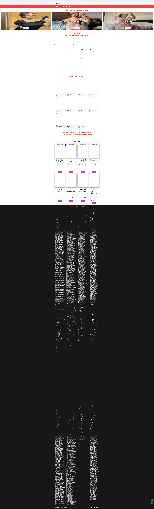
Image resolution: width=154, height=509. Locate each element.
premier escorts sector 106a (70, 266)
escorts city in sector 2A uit (70, 354)
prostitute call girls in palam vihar (59, 318)
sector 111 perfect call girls (70, 274)
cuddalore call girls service (93, 359)
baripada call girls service (93, 284)
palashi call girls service (93, 489)
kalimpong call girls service (93, 478)
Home (70, 3)
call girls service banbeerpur (70, 237)
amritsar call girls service (93, 302)
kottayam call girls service (81, 397)
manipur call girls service (93, 268)
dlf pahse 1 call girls (69, 488)
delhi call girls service (81, 286)
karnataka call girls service (81, 366)
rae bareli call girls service (93, 439)
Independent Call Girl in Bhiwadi (71, 212)
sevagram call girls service (93, 261)
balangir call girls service (93, 282)
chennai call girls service (93, 356)
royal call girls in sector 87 (58, 459)
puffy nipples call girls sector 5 (59, 410)
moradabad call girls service (93, 434)
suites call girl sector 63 (70, 409)
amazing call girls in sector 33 (59, 390)
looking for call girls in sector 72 (71, 423)
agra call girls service (92, 395)
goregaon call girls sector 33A (71, 360)
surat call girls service (81, 311)
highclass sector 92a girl (70, 462)
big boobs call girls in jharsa (59, 255)
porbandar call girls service (81, 309)
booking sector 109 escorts (70, 270)
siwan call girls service (81, 270)
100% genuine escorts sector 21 (71, 343)
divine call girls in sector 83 (59, 455)
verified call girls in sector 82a (71, 445)
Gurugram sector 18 (58, 217)
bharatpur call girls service (93, 321)
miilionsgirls (56, 222)
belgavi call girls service (81, 370)
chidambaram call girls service (94, 357)
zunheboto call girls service (93, 280)
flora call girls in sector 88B (59, 462)
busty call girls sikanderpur (58, 488)
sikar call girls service (92, 344)
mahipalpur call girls (58, 225)
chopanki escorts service (70, 242)
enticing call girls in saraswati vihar (59, 337)
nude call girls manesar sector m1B (60, 284)
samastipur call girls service (81, 267)
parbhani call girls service (93, 256)
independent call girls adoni (82, 213)
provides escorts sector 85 (70, 450)
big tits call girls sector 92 (58, 469)
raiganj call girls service (93, 492)
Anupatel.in (61, 507)
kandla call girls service (81, 300)
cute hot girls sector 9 (58, 466)
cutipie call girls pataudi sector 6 (59, 327)
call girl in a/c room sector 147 (71, 328)
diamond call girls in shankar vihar (59, 482)
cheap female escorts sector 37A (71, 366)
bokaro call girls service (81, 354)
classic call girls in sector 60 (59, 423)
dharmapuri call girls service (93, 360)
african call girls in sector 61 (59, 424)
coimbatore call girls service (93, 358)
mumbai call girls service (93, 250)
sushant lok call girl (69, 483)
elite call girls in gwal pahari (59, 249)
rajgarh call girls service (93, 217)
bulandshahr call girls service (93, 408)
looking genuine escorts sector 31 (71, 357)
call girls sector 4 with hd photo (59, 399)
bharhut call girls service (81, 411)
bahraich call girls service (93, 399)
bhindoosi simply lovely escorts (71, 239)
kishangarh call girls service (93, 335)
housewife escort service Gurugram (60, 211)
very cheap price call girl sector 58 (71, 402)
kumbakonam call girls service (94, 366)
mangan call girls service (93, 352)
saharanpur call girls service (93, 441)
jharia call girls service (81, 362)
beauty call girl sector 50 (70, 392)
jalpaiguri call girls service (93, 477)
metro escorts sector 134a (70, 309)
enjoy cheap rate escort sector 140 (71, 319)
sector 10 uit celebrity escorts (71, 257)
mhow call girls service (81, 435)
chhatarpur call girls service (82, 416)
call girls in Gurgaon (69, 224)
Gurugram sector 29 (58, 213)
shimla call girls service (81, 340)
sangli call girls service (93, 259)
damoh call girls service (81, 418)
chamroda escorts (69, 240)
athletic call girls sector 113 (59, 358)
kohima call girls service (93, 276)
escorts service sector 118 (70, 281)
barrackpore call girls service (93, 463)
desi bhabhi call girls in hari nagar (59, 251)
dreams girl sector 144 (70, 324)
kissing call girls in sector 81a (59, 452)
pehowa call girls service (81, 326)
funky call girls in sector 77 (58, 446)
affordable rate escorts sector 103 (71, 262)
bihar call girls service (81, 246)
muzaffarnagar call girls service (94, 435)
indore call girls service (81, 425)
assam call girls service (81, 236)
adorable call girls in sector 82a (59, 454)
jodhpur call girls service (93, 334)
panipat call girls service (81, 325)
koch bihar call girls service (93, 482)
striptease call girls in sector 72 (59, 438)
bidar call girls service (81, 372)
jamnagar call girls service (81, 298)
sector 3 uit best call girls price (71, 355)
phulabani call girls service (93, 293)
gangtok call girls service (93, 349)
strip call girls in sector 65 (58, 428)
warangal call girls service (93, 391)
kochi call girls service (81, 395)
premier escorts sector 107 (70, 267)
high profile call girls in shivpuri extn (60, 487)
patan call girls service (81, 308)
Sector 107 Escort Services (96, 6)
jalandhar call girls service (93, 308)
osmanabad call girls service (93, 254)
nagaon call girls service (81, 241)
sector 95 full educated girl (70, 469)
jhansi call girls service (93, 424)
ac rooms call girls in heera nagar (59, 252)
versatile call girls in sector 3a (59, 398)
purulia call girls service (93, 491)
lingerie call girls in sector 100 (59, 341)
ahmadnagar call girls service (93, 232)
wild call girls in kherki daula (59, 259)
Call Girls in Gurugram (70, 229)
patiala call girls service (93, 312)
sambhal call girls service (93, 442)
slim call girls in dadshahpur (59, 232)
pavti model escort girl (70, 252)
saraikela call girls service (81, 365)
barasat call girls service (93, 462)
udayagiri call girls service (93, 296)
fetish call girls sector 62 (58, 425)
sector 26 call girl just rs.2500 (71, 350)
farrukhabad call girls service (93, 413)
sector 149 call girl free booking (71, 330)
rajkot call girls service (81, 310)
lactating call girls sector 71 (59, 437)
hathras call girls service (93, 421)
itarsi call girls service (81, 426)
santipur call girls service (93, 493)
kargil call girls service (81, 405)
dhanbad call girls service (81, 357)
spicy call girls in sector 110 (59, 354)
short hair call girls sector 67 (59, 430)
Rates (76, 3)
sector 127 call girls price (70, 298)
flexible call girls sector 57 (58, 419)
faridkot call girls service (93, 304)
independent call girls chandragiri (82, 215)
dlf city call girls (69, 493)
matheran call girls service (93, 249)
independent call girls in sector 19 (71, 339)
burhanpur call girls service (81, 415)
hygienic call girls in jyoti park (59, 256)
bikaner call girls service (93, 323)
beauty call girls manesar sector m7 (60, 300)
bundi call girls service (93, 324)
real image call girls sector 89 (59, 463)
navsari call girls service (81, 306)
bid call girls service (92, 238)
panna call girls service (93, 215)
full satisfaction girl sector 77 (70, 429)
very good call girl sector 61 (70, 407)
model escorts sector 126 (70, 296)
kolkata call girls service (93, 483)
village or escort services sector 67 (71, 415)
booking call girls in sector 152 (71, 335)
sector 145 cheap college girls (71, 325)
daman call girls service (81, 284)
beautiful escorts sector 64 (70, 410)
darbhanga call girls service (82, 254)
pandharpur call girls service (93, 255)
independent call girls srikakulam (82, 228)
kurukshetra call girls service (82, 324)
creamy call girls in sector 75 (59, 443)
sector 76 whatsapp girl (70, 428)
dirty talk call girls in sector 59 (59, 421)
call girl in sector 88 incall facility (71, 454)
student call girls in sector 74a (59, 442)
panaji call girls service (81, 289)
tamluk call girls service (93, 498)
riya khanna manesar (69, 233)
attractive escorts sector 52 (70, 395)
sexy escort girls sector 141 (70, 320)
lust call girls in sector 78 (58, 447)
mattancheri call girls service (82, 399)
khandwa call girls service (81, 430)
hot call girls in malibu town (59, 266)
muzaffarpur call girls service (82, 263)
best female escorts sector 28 (71, 352)
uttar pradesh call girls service (94, 394)
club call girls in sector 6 (58, 422)
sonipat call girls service (81, 330)
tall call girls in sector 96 (58, 475)
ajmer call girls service (93, 316)
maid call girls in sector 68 (58, 432)
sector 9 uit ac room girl (70, 456)
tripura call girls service (93, 392)
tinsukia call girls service (81, 245)
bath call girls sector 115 (58, 360)
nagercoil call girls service (93, 370)
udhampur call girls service (81, 352)
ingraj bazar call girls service (93, 476)
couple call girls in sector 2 (59, 372)
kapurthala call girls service (93, 309)
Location (91, 6)
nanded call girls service (93, 252)
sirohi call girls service (92, 345)
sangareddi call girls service (93, 390)
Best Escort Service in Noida (71, 230)
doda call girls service (81, 346)
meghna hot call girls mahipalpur (71, 234)
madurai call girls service (93, 367)
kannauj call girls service (93, 425)
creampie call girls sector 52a (59, 414)
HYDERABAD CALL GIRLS (70, 223)
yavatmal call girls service (93, 267)
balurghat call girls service (93, 459)
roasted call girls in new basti (59, 314)
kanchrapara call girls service (93, 480)
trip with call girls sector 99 (59, 478)
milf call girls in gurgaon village (59, 248)
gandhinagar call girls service (82, 296)
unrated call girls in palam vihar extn (60, 319)
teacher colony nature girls (70, 480)
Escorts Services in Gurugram (71, 228)
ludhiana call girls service (93, 310)
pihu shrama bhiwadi (69, 235)
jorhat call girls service (81, 240)
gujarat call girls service (81, 290)
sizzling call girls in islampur (59, 253)
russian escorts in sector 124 (70, 291)
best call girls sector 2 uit (70, 341)
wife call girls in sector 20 (58, 373)
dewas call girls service (81, 420)
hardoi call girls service (93, 420)
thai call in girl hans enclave (59, 250)
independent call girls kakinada (82, 222)
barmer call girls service (93, 319)
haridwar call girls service (93, 449)
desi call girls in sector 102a (59, 344)
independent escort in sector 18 (71, 338)
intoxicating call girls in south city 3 (60, 491)
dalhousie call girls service (81, 333)
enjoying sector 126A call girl (71, 297)
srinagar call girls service (81, 351)
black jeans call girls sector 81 (59, 451)
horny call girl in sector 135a (70, 311)
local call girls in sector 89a (59, 464)
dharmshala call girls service (82, 334)
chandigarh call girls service (82, 271)
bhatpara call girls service (93, 465)
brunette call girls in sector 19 (59, 371)
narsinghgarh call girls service (82, 439)
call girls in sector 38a (70, 368)
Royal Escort (81, 0)
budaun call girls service (93, 407)
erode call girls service (93, 362)
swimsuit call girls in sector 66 (59, 429)
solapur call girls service (93, 262)
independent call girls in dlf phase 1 (60, 236)
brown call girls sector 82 (58, 453)
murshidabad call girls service (93, 487)
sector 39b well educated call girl (71, 372)
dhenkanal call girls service (93, 288)
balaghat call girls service (81, 408)
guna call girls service (81, 422)
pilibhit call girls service (93, 437)
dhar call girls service (81, 421)
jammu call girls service (81, 342)
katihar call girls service (81, 260)
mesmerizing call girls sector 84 (59, 456)
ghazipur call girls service (93, 417)
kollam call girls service (81, 396)
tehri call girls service (92, 446)
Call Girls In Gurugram (70, 221)
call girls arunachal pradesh (82, 234)
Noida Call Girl (67, 66)
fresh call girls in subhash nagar (59, 492)
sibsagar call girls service (81, 242)
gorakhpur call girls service (93, 419)
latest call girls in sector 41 (58, 401)
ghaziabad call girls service (93, 416)
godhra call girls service (81, 297)
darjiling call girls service (93, 470)
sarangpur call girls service (93, 221)
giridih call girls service (81, 359)
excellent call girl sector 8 (70, 434)
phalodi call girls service (93, 340)
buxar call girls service (81, 252)
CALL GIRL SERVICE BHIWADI (71, 222)
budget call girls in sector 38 (59, 396)
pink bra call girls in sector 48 (59, 408)
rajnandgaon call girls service (82, 279)
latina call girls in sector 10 (58, 340)
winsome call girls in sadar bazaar (59, 335)
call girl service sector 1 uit (70, 256)
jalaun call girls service (93, 422)
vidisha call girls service (93, 230)
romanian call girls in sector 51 (59, 412)
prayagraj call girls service (93, 438)
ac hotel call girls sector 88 (59, 460)
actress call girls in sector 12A (59, 363)
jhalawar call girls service (93, 332)
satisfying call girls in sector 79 (59, 448)
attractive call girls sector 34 (59, 391)
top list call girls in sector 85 (59, 457)
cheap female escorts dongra (71, 243)
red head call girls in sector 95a (59, 473)
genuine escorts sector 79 (70, 432)
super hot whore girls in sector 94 (71, 466)
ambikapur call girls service (81, 272)
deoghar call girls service (81, 356)
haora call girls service (93, 474)
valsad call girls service (81, 313)
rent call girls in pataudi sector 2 (59, 321)
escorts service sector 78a (70, 431)
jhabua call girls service (81, 428)
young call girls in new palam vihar (59, 316)
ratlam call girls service (93, 218)
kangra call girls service (81, 336)
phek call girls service (92, 278)
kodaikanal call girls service (93, 365)
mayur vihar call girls (69, 486)
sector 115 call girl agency (70, 278)
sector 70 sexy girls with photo (71, 419)
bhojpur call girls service (81, 413)
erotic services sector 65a (70, 412)
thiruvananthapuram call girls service (83, 402)
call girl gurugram (57, 219)
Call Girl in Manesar (69, 218)
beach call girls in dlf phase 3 (59, 237)
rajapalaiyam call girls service (93, 373)
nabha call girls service (93, 311)
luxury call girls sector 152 (70, 334)
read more (59, 171)
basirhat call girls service (93, 464)
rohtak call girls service (81, 328)
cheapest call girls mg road (70, 504)
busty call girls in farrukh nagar (59, 240)
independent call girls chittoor (82, 216)
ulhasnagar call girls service (93, 264)
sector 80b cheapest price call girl (71, 439)
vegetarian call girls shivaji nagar (59, 483)
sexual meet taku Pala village (70, 478)
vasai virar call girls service (93, 265)
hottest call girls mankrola (58, 306)
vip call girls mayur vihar (70, 499)
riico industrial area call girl (70, 255)
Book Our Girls (64, 0)
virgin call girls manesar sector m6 (59, 298)
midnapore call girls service (93, 486)
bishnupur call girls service (93, 466)
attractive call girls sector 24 (70, 348)
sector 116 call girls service (70, 279)
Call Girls (91, 3)
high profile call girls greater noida (71, 501)
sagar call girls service (93, 220)
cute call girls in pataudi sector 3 (59, 322)
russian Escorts (57, 218)
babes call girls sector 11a (58, 361)
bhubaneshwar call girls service (94, 285)
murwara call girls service (81, 437)
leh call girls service (80, 406)
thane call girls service (93, 263)
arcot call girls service (92, 354)
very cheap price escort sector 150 (71, 332)
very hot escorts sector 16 (70, 336)
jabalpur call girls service (81, 427)
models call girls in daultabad (59, 235)
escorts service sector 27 (70, 351)
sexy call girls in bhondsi (58, 233)
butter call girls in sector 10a (59, 352)
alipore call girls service (93, 454)
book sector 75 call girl (70, 427)
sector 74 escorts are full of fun (71, 426)
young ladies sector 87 (70, 453)
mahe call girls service (93, 299)
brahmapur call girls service (93, 286)
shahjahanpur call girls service (94, 443)
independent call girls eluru (81, 219)
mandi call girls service (81, 338)
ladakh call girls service (81, 404)
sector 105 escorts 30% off (70, 264)
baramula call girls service (81, 345)
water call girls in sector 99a (59, 479)
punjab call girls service (93, 301)
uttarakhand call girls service (93, 448)
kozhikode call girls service (81, 398)
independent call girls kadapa (82, 221)
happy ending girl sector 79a (71, 433)
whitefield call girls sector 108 (71, 269)
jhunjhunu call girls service (93, 333)
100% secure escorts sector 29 (71, 353)
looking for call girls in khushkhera (71, 248)
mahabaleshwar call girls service (94, 247)
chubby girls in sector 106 (58, 348)
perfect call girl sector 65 (70, 411)
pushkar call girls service (93, 341)
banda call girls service (93, 401)
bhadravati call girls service (81, 371)
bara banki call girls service (93, 402)
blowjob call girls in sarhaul (59, 338)
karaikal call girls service (93, 298)
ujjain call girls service (92, 229)
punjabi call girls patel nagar (59, 328)
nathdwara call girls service (93, 338)
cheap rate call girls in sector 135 (71, 310)
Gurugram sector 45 (58, 214)
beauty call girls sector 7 (58, 434)
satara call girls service (93, 260)
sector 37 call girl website (70, 365)
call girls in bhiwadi (69, 497)
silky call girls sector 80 (58, 450)
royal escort (56, 220)
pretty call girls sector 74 (58, 441)
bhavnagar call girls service (81, 293)
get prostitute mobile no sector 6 (71, 405)
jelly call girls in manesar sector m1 (60, 267)
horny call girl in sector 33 (70, 359)
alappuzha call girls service (81, 391)
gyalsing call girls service (93, 350)
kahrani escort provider (70, 247)
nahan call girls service (81, 339)
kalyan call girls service (93, 244)
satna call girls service (92, 222)
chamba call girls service (81, 332)
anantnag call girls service (81, 344)
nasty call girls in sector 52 (58, 413)
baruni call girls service (81, 248)
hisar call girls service (81, 320)
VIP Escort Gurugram (59, 94)
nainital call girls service (93, 451)
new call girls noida (69, 500)
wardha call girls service (93, 266)
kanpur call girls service (93, 426)
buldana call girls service (93, 239)
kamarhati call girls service (93, 479)
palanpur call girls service (81, 307)
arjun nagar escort (57, 227)
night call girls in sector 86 (58, 458)
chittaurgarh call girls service (93, 325)
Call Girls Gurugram (69, 227)
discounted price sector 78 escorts (71, 430)
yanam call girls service (93, 300)
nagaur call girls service (93, 337)
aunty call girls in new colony (59, 315)
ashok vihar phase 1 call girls (59, 228)
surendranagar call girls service (82, 312)
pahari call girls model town (59, 311)
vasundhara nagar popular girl (71, 482)
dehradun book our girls (58, 223)
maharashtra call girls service (93, 231)
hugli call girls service (92, 475)
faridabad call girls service (81, 317)
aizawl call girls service (93, 273)
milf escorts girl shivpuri (58, 486)
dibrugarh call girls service (81, 237)
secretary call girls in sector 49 (59, 409)
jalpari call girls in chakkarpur (59, 234)
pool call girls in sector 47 (58, 407)
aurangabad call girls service (93, 235)
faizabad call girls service (93, 412)
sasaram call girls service (81, 268)
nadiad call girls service (81, 305)
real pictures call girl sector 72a (71, 424)
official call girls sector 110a (59, 355)
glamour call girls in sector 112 (59, 357)
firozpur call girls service (93, 305)
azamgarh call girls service (93, 398)
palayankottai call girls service (94, 371)
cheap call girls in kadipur (58, 257)
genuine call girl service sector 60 (71, 406)
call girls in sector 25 (69, 349)
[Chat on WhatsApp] (152, 500)
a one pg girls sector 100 (70, 258)
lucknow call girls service (93, 429)
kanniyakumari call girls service (94, 364)
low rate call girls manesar (70, 498)
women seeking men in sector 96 (71, 471)
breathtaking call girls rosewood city (60, 334)
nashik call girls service (93, 253)
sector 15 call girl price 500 (70, 331)
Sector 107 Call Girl (86, 52)
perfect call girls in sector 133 (71, 307)
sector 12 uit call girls (69, 283)
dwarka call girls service (81, 295)
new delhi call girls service (81, 287)
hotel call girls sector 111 (58, 356)
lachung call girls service (93, 351)
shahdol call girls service (93, 225)
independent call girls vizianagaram (83, 232)
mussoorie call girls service (93, 450)
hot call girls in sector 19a (70, 340)
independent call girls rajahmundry (82, 227)
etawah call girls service (93, 411)
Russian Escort (87, 3)
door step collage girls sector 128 (71, 299)
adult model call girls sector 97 (59, 476)
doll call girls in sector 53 (58, 415)
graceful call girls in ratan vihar (59, 332)
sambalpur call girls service (93, 295)
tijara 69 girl (68, 481)
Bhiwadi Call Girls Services (70, 211)
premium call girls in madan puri (59, 263)
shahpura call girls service (93, 343)
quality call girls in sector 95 (59, 472)
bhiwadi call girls (69, 484)
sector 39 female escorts (70, 369)
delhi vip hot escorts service (59, 226)
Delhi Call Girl (63, 51)
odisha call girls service (93, 281)
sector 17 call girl (69, 337)
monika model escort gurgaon (59, 216)
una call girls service (81, 341)
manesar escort (57, 215)
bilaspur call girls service (81, 274)
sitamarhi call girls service (81, 269)
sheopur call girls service (93, 227)
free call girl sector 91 (70, 459)
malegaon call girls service (93, 248)
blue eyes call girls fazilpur (58, 241)
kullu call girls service (81, 337)
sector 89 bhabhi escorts (70, 455)
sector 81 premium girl (70, 441)
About (73, 3)
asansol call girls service (93, 456)
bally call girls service (92, 458)
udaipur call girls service (93, 347)
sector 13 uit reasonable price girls (71, 301)
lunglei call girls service (93, 274)
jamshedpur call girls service (82, 361)
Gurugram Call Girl (90, 66)
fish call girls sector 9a (58, 480)
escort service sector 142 (70, 321)
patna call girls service (81, 264)
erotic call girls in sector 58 (59, 420)
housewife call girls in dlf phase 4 (59, 238)
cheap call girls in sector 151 (70, 333)
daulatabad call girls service (93, 241)
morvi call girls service (81, 304)
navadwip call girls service (93, 488)
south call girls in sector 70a (59, 436)
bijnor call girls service (93, 405)
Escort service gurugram (70, 231)
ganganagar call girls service (93, 329)
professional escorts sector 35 (71, 362)
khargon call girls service (81, 431)
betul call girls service (81, 410)
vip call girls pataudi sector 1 (59, 320)
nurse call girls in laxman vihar (59, 262)
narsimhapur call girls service (82, 438)
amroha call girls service (93, 397)
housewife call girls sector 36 (59, 393)
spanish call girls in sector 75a (59, 444)
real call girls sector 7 (70, 418)
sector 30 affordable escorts (71, 356)
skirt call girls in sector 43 (58, 403)
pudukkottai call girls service (93, 372)
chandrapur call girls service (93, 240)
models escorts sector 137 (70, 315)
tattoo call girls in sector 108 (59, 350)
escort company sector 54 (70, 397)
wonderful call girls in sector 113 (71, 276)
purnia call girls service (81, 265)
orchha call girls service (93, 214)
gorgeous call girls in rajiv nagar (59, 330)
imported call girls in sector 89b (59, 465)
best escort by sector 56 (70, 399)
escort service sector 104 (70, 263)
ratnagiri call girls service (93, 258)
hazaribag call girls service (81, 360)
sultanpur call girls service (93, 445)
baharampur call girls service (93, 457)
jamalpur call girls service (81, 259)
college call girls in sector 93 (59, 470)
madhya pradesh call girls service (82, 407)
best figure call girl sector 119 (71, 282)
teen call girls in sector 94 (58, 471)
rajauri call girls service (81, 350)
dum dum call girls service (93, 472)
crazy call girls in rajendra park (59, 329)
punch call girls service (81, 349)
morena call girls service (81, 436)
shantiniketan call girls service (93, 494)
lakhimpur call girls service (93, 427)
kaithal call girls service (81, 322)
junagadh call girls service (81, 299)
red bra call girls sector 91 (58, 468)
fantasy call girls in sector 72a (59, 439)
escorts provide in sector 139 (71, 317)
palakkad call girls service (81, 400)
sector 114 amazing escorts (70, 277)
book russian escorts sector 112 (71, 275)
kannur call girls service (81, 394)
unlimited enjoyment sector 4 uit (71, 373)
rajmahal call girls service (81, 363)
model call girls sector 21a (70, 344)
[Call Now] (152, 503)
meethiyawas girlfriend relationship (71, 251)
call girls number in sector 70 (59, 435)
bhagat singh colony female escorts (71, 238)
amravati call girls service (93, 234)
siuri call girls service (92, 497)
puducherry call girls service (93, 297)
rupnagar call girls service (93, 313)
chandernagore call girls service (94, 469)
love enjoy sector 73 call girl (70, 425)
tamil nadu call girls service (93, 353)
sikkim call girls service (93, 348)
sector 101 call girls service (70, 259)
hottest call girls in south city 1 (59, 489)
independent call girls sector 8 (59, 449)
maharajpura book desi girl (70, 250)
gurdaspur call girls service (93, 306)
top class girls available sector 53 (71, 396)
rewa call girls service (92, 219)
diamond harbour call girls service (94, 471)
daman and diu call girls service (82, 283)
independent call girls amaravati (82, 214)
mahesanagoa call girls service (82, 303)
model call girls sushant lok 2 (59, 495)
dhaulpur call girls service (93, 327)
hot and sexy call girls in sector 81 (71, 442)
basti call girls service (92, 404)
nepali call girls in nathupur (58, 313)
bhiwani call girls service (81, 316)
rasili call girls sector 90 (58, 467)
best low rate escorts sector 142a (71, 322)
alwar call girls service (92, 317)
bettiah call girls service (81, 250)
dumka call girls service (81, 358)
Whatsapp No (26, 28)
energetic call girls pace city (59, 317)
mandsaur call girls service (81, 434)
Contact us (96, 3)
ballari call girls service (81, 368)
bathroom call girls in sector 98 (59, 477)
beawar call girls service (93, 320)
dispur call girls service (81, 238)
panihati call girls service (93, 490)
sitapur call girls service (93, 444)
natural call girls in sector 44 (59, 404)
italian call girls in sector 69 (59, 433)
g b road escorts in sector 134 (71, 308)
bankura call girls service (93, 460)
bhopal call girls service (81, 414)
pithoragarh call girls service (93, 452)
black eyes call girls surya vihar (59, 493)
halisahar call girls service (93, 473)
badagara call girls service (81, 392)
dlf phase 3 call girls (69, 492)
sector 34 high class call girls (71, 361)
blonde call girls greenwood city (59, 247)
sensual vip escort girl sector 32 (71, 358)
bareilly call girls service (93, 403)
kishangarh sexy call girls (70, 249)
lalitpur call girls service (93, 428)
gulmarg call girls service (81, 347)
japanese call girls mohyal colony (59, 312)
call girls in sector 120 (70, 284)
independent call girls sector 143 (71, 323)
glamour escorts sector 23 (70, 347)
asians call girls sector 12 (58, 362)
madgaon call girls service (81, 288)
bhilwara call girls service (93, 322)
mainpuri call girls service (93, 430)
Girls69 (85, 0)
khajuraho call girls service (81, 429)
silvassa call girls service (81, 282)
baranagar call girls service (93, 461)
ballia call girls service (92, 400)
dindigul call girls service (93, 361)
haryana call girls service (81, 314)
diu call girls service (80, 285)
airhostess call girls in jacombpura (59, 254)
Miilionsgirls (88, 0)
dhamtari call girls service (81, 275)
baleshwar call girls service (93, 283)
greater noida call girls (70, 491)
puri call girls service (92, 294)
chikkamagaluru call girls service (82, 373)
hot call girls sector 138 (70, 316)
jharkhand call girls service (81, 353)
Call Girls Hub (69, 220)
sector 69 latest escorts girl (70, 417)
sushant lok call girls (69, 496)
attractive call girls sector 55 (70, 398)
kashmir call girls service (81, 343)
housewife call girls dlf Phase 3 (71, 502)
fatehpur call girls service (93, 414)
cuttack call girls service (93, 287)
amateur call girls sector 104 (59, 346)
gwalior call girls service (81, 423)
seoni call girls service (93, 224)
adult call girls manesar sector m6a (60, 299)
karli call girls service (92, 245)
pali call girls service (92, 339)
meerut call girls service (93, 432)
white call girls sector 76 (58, 445)
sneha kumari (68, 232)
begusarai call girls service (81, 249)
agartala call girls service (93, 393)
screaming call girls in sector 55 (59, 417)
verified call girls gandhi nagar (59, 244)
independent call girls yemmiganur (82, 233)
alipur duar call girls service (93, 455)
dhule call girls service (93, 242)
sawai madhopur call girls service (94, 342)
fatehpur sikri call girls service (94, 415)
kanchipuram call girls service (93, 363)
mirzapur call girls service (93, 433)
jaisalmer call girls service (93, 330)
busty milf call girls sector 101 (59, 342)
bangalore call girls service (81, 369)
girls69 (56, 221)
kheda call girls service (81, 302)
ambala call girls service (81, 315)
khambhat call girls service (81, 301)
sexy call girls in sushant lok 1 (59, 494)
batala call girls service (93, 303)
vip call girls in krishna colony (59, 260)
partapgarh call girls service (93, 436)
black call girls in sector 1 (58, 339)
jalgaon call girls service (93, 243)
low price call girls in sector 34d (59, 395)
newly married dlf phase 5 (58, 239)
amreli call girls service (81, 292)
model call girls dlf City (70, 503)
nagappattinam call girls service (94, 369)
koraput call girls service (93, 291)
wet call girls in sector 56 (58, 418)
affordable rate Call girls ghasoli (71, 245)
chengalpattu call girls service (94, 355)
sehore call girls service (93, 223)
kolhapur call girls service (93, 246)
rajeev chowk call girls (70, 487)
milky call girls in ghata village (59, 246)
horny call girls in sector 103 (59, 345)
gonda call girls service (93, 418)
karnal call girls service (81, 323)
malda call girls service (93, 485)
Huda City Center (57, 212)
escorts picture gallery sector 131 (71, 304)
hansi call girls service (81, 319)
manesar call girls (69, 485)
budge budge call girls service (94, 467)
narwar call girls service (93, 211)
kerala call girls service (81, 390)
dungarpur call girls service (93, 328)
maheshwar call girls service (82, 432)
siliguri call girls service (93, 496)
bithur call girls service (93, 406)
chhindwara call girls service (82, 417)
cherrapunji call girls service (93, 271)
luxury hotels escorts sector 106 (71, 265)
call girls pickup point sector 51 (71, 394)
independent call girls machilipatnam (83, 224)
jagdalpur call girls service (81, 277)
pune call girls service (92, 257)
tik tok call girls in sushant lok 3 (59, 496)
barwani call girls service (81, 409)
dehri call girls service (81, 255)
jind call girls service (81, 321)
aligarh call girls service (93, 396)
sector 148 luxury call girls (70, 329)
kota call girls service (92, 336)
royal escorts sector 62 (70, 408)
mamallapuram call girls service (94, 368)
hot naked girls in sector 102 (59, 343)
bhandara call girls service (93, 236)
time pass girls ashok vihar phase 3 (60, 231)
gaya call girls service (81, 257)
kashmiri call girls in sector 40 (59, 400)
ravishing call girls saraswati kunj (59, 336)
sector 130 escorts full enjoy (70, 302)
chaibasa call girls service (81, 355)
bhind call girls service (81, 412)
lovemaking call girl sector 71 (70, 420)
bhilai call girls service (81, 273)
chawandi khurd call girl (70, 241)
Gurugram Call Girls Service (70, 213)
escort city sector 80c (70, 440)
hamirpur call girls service (81, 335)
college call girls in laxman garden (59, 261)
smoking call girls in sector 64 (59, 427)
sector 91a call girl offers (70, 460)
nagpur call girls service (93, 251)
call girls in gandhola (69, 244)
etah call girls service (92, 410)
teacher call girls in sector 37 (59, 394)
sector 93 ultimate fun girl (70, 463)
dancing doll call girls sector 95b (59, 474)
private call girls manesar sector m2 (60, 289)
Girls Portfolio (81, 3)
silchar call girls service (81, 243)
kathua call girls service (81, 348)
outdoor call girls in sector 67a (59, 431)
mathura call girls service (93, 431)
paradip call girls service (93, 292)
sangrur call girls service (93, 314)
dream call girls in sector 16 (59, 368)
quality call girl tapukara (70, 479)
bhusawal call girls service (93, 237)
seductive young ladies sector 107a (71, 268)
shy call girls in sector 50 (58, 411)
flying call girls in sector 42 (59, 402)
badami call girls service (81, 367)
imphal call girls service (93, 269)
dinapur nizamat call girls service (82, 256)
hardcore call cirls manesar (59, 305)
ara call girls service (80, 247)
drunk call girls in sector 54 (59, 416)
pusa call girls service (81, 266)
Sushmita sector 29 (69, 236)
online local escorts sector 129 (71, 300)
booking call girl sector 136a (70, 314)
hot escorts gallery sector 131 (71, 303)
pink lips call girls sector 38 (70, 367)
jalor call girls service (92, 331)
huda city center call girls (70, 495)
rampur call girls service (93, 440)
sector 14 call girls (69, 318)
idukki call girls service (81, 393)
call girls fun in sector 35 (58, 392)
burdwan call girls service (93, 468)
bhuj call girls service (81, 294)
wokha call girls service (93, 279)
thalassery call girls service (81, 401)
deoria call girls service (93, 409)
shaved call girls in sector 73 (59, 440)
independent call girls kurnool (82, 223)
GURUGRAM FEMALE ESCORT (71, 217)
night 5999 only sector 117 (70, 280)
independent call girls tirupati (82, 229)
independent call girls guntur (82, 220)
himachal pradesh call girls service (82, 331)
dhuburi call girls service (81, 235)
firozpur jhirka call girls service (82, 318)
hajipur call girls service (81, 258)
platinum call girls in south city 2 (59, 490)
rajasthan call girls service (93, 315)
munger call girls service (81, 262)
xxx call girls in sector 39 (58, 397)
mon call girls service (92, 277)
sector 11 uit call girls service (70, 271)
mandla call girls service (81, 433)
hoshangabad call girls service (82, 424)
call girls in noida (69, 490)
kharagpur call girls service (93, 481)
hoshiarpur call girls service (93, 307)
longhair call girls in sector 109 (59, 351)
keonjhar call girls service (93, 289)
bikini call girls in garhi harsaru (59, 245)
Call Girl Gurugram (75, 0)
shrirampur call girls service (93, 495)
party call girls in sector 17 (58, 369)
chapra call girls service (81, 253)
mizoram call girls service (93, 272)
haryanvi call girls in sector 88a (59, 461)
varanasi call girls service (93, 447)
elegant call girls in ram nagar (59, 331)
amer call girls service (92, 318)
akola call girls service (92, 233)
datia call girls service (81, 419)
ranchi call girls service (81, 364)
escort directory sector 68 (70, 416)
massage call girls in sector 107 (59, 349)
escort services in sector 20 (70, 342)
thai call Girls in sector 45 (58, 405)
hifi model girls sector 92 (70, 461)
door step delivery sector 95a (71, 470)
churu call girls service (93, 326)
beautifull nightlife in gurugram (59, 224)
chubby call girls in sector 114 (59, 359)
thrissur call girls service (81, 403)
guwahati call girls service (81, 239)
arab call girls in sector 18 (58, 370)
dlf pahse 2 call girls (69, 489)
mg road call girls (69, 494)
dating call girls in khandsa (58, 258)
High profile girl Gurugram (70, 216)
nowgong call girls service (93, 213)
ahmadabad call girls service (82, 291)
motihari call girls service (81, 261)
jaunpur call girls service (93, 423)
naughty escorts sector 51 (70, 393)
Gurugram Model (70, 0)
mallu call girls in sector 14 (58, 365)
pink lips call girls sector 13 (59, 364)
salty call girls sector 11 (58, 353)
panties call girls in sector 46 (59, 406)
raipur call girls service (81, 278)
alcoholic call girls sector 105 (59, 347)
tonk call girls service (92, 346)
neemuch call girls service (93, 212)
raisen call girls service (93, 216)
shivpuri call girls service (93, 228)
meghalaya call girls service (93, 270)
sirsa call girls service (81, 329)
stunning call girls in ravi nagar (59, 333)
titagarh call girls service (93, 499)
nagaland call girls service (93, 275)
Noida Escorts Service (70, 219)
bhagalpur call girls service (81, 251)
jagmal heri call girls (69, 246)
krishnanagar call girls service (93, 484)
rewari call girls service (81, 327)
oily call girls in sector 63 (58, 426)
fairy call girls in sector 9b (58, 481)
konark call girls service (93, 290)
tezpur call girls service (81, 244)
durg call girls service (81, 276)
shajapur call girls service (93, 226)
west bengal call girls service (93, 453)
